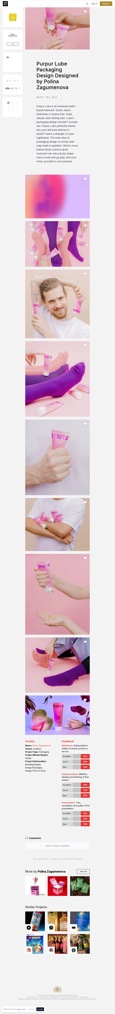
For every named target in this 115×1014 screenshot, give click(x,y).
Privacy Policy (32, 997)
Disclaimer (84, 997)
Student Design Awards (87, 999)
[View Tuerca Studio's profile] (28, 927)
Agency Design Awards (28, 999)
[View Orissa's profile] (73, 950)
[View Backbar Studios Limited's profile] (51, 927)
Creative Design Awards (67, 999)
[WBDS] (8, 103)
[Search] (87, 4)
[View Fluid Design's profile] (28, 950)
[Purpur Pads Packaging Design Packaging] (57, 886)
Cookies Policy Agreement (49, 997)
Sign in (94, 3)
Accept (40, 1009)
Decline (31, 1009)
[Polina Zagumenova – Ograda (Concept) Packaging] (80, 886)
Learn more (21, 1009)
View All (83, 871)
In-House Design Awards (47, 999)
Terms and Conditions (69, 997)
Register (106, 3)
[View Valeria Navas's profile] (51, 950)
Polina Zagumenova (41, 745)
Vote (85, 756)
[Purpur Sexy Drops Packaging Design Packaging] (35, 886)
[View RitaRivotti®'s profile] (73, 927)
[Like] (85, 11)
